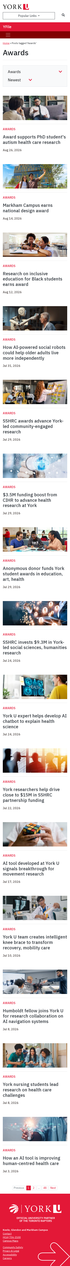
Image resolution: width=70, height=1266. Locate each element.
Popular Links (27, 16)
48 (45, 1188)
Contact (7, 1233)
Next (53, 1188)
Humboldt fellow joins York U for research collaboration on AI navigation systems (33, 1016)
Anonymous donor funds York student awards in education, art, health (33, 573)
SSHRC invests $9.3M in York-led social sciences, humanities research (35, 647)
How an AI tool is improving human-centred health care (31, 1160)
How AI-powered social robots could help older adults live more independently (34, 352)
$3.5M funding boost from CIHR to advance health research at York (30, 500)
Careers (7, 1258)
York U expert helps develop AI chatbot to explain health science (35, 721)
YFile (7, 26)
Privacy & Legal (11, 1251)
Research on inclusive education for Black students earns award (32, 279)
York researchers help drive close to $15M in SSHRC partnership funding (31, 794)
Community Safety (13, 1247)
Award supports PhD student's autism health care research (34, 139)
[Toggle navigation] (8, 34)
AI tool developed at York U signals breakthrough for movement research (31, 868)
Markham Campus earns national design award (28, 208)
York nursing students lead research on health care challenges (30, 1089)
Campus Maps (10, 1240)
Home (6, 43)
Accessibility (10, 1254)
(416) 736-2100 (12, 1237)
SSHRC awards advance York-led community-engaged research (33, 426)
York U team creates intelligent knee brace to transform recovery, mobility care (35, 942)
